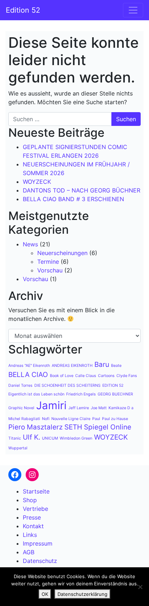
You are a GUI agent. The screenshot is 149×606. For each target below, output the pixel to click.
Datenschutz (40, 560)
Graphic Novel (21, 408)
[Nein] (140, 586)
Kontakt (33, 526)
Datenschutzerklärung (82, 594)
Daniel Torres (20, 385)
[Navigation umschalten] (133, 10)
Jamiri (51, 405)
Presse (32, 517)
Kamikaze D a (120, 408)
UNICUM (50, 438)
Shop (30, 500)
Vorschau (50, 270)
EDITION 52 (112, 385)
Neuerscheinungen (62, 253)
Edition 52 (23, 10)
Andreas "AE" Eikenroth (29, 365)
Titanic (14, 438)
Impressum (37, 543)
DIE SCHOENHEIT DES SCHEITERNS (67, 385)
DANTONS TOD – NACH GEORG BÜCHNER (81, 190)
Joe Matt (99, 408)
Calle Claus (85, 375)
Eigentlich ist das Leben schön (36, 394)
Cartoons (106, 375)
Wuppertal (17, 448)
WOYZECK (37, 181)
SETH (73, 427)
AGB (28, 552)
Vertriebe (35, 508)
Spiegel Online (107, 427)
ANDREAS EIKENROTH (72, 365)
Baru (101, 364)
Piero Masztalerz (35, 427)
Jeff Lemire (78, 408)
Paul (96, 418)
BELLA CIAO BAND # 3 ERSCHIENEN (73, 199)
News (30, 244)
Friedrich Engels (81, 394)
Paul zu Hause (115, 418)
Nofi (46, 418)
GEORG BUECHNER (115, 394)
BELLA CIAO (28, 374)
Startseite (36, 491)
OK (45, 594)
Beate (116, 365)
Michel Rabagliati (24, 418)
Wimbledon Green (76, 438)
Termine (48, 261)
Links (30, 534)
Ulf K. (31, 437)
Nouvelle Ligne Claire (70, 418)
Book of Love (61, 375)
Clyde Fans (126, 375)
